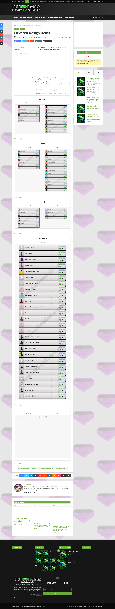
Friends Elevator (73, 561)
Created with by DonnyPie (39, 606)
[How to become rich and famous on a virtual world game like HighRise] (81, 100)
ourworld (35, 468)
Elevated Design (24, 468)
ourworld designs (47, 468)
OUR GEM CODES (55, 17)
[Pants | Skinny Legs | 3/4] (56, 119)
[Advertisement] (73, 8)
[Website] (25, 492)
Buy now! (100, 606)
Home (15, 17)
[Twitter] (29, 492)
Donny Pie (19, 37)
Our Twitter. (86, 547)
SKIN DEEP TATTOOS (52, 94)
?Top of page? (18, 139)
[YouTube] (31, 492)
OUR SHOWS (40, 17)
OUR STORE (69, 17)
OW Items (26, 25)
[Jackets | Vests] (28, 159)
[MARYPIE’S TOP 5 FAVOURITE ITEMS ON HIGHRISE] (53, 568)
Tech (96, 606)
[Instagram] (33, 492)
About (84, 606)
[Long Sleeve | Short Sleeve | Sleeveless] (28, 427)
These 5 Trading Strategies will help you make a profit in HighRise (94, 106)
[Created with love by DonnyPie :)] (26, 8)
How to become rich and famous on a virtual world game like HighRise (94, 99)
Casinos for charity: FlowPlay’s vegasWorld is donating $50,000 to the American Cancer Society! (61, 528)
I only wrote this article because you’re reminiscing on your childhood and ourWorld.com (22, 521)
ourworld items (61, 468)
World (92, 606)
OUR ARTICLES (26, 17)
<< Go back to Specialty (21, 53)
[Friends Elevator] (63, 564)
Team (88, 606)
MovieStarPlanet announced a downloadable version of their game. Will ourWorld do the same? (42, 526)
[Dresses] (42, 322)
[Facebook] (27, 492)
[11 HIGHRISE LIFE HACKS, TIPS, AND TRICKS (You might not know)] (81, 91)
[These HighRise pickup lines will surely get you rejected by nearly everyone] (38, 567)
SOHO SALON (63, 94)
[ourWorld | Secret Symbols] (63, 554)
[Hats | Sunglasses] (28, 218)
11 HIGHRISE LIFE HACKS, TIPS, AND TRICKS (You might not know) (93, 89)
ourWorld (21, 25)
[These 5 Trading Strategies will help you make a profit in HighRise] (81, 108)
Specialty (22, 28)
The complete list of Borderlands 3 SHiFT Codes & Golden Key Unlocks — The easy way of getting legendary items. (58, 1)
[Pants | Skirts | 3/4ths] (28, 113)
